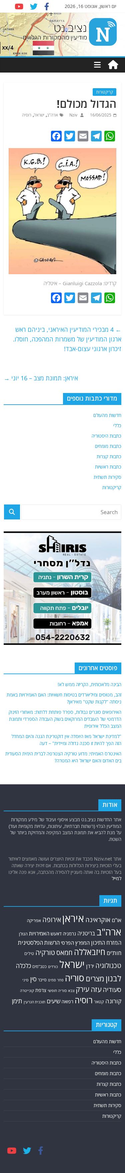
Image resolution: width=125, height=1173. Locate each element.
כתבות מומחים (108, 446)
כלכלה (23, 965)
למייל (116, 878)
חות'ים (114, 953)
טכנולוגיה (108, 965)
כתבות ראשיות (108, 467)
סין (33, 979)
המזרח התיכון (106, 942)
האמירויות (39, 933)
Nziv (72, 115)
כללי (117, 425)
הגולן (23, 934)
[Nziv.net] (113, 65)
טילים (29, 953)
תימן (17, 1001)
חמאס (64, 952)
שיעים (53, 1001)
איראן (73, 918)
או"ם (116, 920)
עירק (82, 989)
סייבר (42, 980)
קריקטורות (104, 92)
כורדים (53, 966)
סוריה (74, 978)
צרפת (40, 990)
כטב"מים (39, 966)
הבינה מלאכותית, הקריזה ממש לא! (89, 684)
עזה (96, 989)
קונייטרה (27, 990)
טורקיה (45, 952)
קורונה (113, 1001)
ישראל (39, 115)
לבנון (113, 978)
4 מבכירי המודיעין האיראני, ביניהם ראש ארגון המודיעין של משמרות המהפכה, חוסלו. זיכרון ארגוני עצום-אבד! (67, 339)
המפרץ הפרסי (75, 942)
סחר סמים (56, 980)
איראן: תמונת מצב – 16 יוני (41, 378)
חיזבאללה (89, 951)
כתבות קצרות (109, 456)
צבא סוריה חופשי (61, 990)
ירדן (90, 966)
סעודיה (112, 989)
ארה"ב (52, 115)
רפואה (67, 1001)
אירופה (51, 919)
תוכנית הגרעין (34, 1001)
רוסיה (26, 115)
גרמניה (69, 933)
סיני (25, 979)
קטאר (99, 1002)
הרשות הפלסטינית (39, 942)
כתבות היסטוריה (106, 436)
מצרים (95, 978)
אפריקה (34, 920)
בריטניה (86, 933)
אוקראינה (97, 919)
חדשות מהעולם (107, 415)
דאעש (56, 933)
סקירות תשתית (107, 477)
